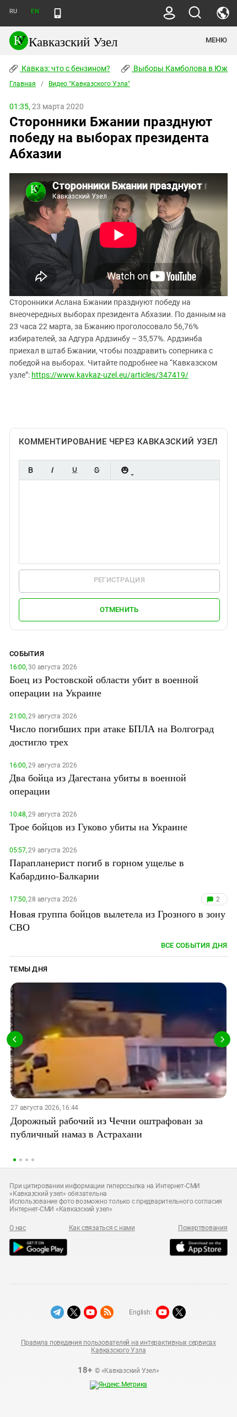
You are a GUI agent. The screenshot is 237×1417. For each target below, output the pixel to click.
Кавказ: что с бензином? (65, 68)
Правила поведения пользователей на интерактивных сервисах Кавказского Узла (118, 1346)
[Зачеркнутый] (96, 470)
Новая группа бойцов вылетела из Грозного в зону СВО (117, 920)
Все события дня (194, 945)
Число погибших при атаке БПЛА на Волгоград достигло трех (111, 735)
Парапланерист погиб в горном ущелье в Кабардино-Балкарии (96, 869)
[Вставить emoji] (125, 470)
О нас (17, 1228)
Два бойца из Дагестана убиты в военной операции (97, 784)
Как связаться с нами (102, 1228)
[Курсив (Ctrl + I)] (52, 470)
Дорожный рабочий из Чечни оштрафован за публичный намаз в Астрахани (106, 1127)
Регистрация (119, 580)
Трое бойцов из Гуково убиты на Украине (98, 826)
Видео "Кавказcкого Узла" (89, 84)
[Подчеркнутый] (74, 470)
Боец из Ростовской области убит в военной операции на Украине (103, 686)
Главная (22, 84)
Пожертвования (203, 1228)
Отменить (119, 609)
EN (35, 11)
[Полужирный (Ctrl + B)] (30, 470)
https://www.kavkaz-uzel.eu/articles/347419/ (109, 375)
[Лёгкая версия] (57, 13)
